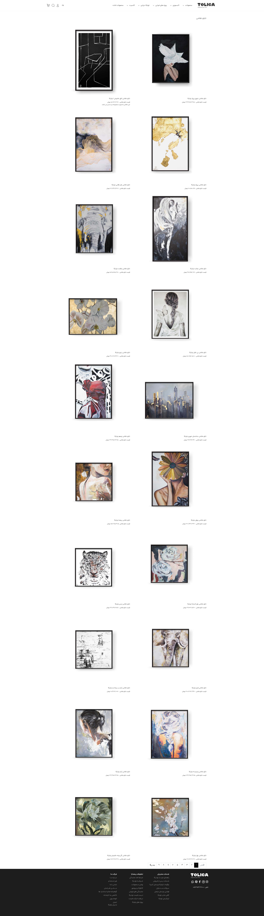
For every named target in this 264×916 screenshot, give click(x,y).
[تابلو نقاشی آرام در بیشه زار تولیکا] (94, 649)
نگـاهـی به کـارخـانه (110, 895)
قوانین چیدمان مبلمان (161, 891)
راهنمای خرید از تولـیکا (161, 877)
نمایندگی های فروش (136, 891)
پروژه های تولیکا (137, 902)
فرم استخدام (112, 881)
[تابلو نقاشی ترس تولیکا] (94, 565)
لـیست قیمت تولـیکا (136, 895)
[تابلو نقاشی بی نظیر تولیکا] (170, 314)
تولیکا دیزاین (145, 5)
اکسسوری (176, 5)
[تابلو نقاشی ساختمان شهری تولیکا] (170, 397)
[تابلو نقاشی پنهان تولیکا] (170, 481)
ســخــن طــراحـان (110, 888)
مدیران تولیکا (112, 905)
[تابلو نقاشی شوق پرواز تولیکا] (170, 60)
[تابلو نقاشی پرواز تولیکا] (170, 146)
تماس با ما (113, 884)
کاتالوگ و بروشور (137, 888)
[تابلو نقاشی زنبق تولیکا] (94, 314)
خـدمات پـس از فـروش (161, 881)
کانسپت (132, 5)
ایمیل (115, 902)
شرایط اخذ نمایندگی (136, 877)
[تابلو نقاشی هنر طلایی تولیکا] (94, 146)
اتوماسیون (113, 898)
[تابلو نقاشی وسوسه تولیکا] (170, 733)
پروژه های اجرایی (161, 5)
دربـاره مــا (113, 877)
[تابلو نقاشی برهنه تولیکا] (94, 481)
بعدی (153, 865)
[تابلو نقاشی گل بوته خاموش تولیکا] (94, 817)
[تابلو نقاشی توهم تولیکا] (94, 397)
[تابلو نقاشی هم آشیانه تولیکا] (170, 565)
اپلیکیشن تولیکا (164, 898)
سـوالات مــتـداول (162, 888)
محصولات (188, 5)
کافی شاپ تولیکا (163, 895)
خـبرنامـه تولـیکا (137, 881)
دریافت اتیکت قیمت (136, 898)
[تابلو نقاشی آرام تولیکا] (94, 733)
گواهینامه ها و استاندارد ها (108, 891)
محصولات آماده (118, 5)
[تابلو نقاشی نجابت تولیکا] (170, 230)
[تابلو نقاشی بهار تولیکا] (170, 817)
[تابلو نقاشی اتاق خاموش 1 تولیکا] (94, 60)
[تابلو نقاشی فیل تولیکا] (170, 649)
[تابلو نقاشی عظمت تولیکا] (94, 230)
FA (63, 5)
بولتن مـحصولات (137, 884)
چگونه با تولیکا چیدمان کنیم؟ (159, 884)
